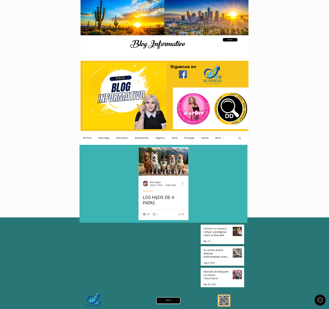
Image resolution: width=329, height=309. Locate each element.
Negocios (160, 138)
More (218, 138)
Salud (174, 138)
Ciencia (204, 138)
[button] (239, 138)
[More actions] (184, 183)
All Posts (87, 138)
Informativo (122, 138)
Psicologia (189, 138)
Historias (148, 191)
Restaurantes (142, 138)
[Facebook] (183, 74)
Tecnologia (103, 138)
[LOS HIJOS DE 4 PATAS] (163, 161)
